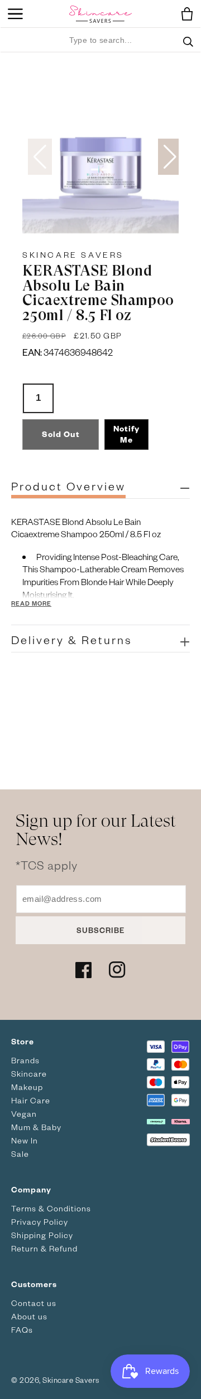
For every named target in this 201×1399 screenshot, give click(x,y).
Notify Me (126, 434)
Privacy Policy (39, 1221)
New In (24, 1140)
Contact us (33, 1303)
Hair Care (30, 1100)
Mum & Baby (36, 1127)
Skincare (29, 1073)
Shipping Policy (42, 1235)
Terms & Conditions (51, 1208)
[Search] (188, 48)
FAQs (22, 1329)
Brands (25, 1060)
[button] (184, 14)
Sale (20, 1153)
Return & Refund (44, 1248)
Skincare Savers (73, 254)
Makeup (27, 1087)
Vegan (24, 1113)
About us (29, 1316)
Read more (31, 603)
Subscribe (100, 930)
